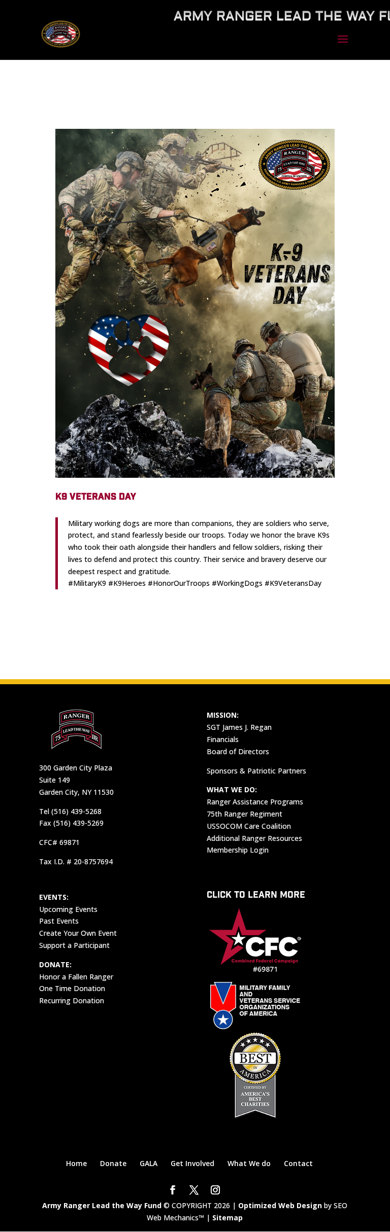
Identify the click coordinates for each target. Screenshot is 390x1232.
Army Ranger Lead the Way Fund (101, 1205)
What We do (249, 1163)
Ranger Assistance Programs (255, 801)
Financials (223, 739)
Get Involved (192, 1163)
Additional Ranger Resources (254, 838)
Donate (113, 1163)
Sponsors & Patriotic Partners (256, 771)
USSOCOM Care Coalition (249, 826)
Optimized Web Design (280, 1205)
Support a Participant (74, 945)
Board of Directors (238, 751)
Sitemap (227, 1217)
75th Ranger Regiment (244, 814)
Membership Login (238, 850)
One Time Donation (72, 988)
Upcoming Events (68, 909)
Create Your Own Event (78, 933)
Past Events (59, 921)
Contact (298, 1163)
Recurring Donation (71, 1000)
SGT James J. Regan (239, 727)
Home (76, 1163)
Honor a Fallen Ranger (76, 976)
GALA (148, 1163)
